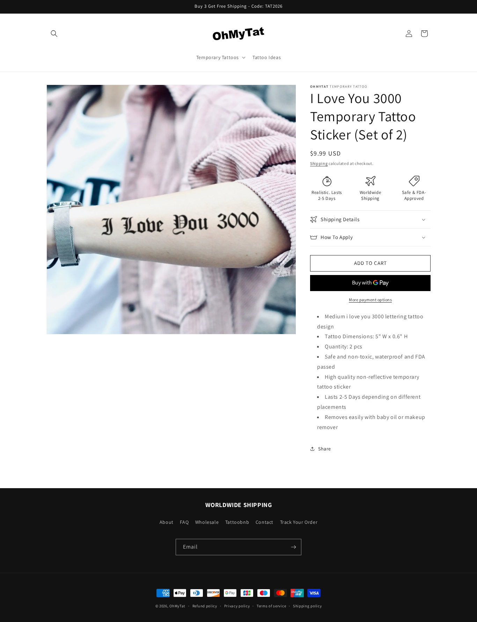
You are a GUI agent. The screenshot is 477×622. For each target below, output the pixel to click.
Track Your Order (299, 522)
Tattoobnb (237, 522)
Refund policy (204, 605)
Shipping (319, 163)
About (167, 522)
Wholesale (207, 522)
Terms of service (271, 605)
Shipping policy (307, 605)
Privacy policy (237, 605)
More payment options (370, 299)
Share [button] (324, 449)
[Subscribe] (293, 547)
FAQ (184, 522)
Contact (264, 522)
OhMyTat (177, 605)
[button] (54, 33)
